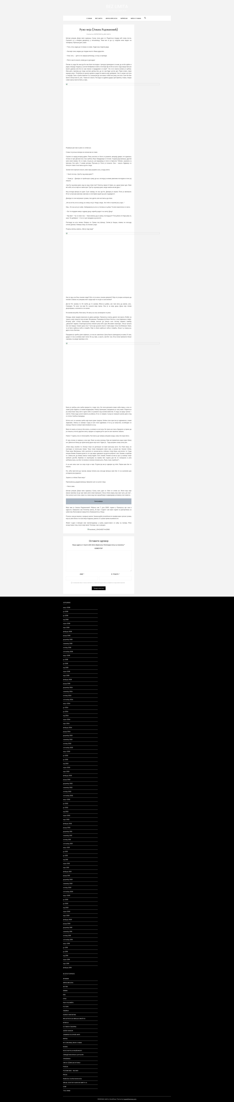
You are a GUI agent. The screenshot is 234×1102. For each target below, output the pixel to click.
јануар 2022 (66, 828)
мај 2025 (65, 667)
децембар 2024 (68, 687)
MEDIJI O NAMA (136, 18)
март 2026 (66, 627)
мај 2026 (65, 619)
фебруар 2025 (67, 679)
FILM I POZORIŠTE (68, 1003)
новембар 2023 (67, 739)
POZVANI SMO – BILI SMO (70, 1071)
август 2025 (66, 655)
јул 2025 (65, 659)
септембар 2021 (68, 844)
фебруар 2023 (67, 775)
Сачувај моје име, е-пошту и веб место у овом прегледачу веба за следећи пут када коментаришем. (99, 582)
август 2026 (66, 607)
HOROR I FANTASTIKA (69, 1015)
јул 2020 (65, 899)
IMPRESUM (124, 18)
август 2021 (66, 847)
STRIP (64, 1087)
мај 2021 (65, 860)
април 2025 (66, 671)
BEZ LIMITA (117, 6)
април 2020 (66, 911)
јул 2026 (65, 611)
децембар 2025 (67, 639)
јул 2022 (65, 803)
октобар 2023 (67, 743)
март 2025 (66, 675)
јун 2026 (65, 615)
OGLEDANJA (66, 1059)
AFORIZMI (66, 979)
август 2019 (66, 943)
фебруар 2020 (67, 919)
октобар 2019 (67, 935)
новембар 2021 (67, 835)
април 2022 (66, 815)
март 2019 (66, 963)
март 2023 (66, 771)
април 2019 (66, 959)
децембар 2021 (67, 831)
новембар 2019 (67, 931)
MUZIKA (65, 1047)
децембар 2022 (67, 783)
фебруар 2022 (67, 823)
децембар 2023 (67, 735)
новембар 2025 (67, 643)
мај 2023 (65, 764)
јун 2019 (65, 952)
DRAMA (65, 991)
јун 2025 (65, 663)
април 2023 (66, 767)
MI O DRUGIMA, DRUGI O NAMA (72, 1043)
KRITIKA (65, 1039)
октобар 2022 (67, 791)
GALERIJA (66, 1011)
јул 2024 (65, 707)
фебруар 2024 (67, 727)
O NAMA (89, 18)
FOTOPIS (65, 1007)
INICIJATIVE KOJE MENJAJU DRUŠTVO (74, 1019)
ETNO (64, 999)
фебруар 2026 (67, 631)
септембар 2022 (68, 796)
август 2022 (66, 799)
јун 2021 (65, 855)
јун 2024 (65, 711)
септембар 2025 (68, 651)
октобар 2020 (67, 887)
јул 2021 (65, 851)
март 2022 (66, 819)
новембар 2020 (67, 883)
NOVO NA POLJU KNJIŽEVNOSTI (72, 1051)
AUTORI (65, 987)
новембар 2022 (67, 787)
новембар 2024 (68, 691)
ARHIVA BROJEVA (111, 18)
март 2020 (66, 915)
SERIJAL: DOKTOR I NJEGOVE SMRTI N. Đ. (75, 1083)
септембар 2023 (68, 748)
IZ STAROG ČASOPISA (69, 1027)
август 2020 (66, 895)
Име (82, 574)
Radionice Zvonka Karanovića (72, 1079)
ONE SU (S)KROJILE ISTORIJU (71, 1063)
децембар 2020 (68, 879)
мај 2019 (65, 956)
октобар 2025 (67, 647)
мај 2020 (65, 908)
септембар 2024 (68, 699)
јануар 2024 (66, 732)
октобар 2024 (67, 695)
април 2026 (66, 623)
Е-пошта (115, 574)
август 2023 (66, 751)
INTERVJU (66, 1023)
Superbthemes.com (130, 1099)
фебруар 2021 (67, 871)
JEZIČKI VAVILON (68, 1031)
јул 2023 (65, 755)
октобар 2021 (67, 839)
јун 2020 (65, 903)
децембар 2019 (67, 927)
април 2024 (66, 719)
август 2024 (66, 703)
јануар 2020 (66, 924)
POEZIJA (65, 1067)
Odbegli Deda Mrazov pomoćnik (73, 1055)
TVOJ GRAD (66, 1091)
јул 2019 (65, 947)
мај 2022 (65, 812)
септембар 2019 (68, 940)
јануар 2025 (66, 683)
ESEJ (64, 995)
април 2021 (66, 863)
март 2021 (66, 867)
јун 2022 (65, 807)
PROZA (65, 1075)
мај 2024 (66, 716)
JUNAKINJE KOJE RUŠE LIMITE (71, 1035)
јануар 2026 (66, 635)
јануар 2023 (66, 780)
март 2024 (66, 723)
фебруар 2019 (67, 968)
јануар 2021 (66, 876)
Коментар (99, 548)
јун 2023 (65, 759)
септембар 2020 (68, 892)
